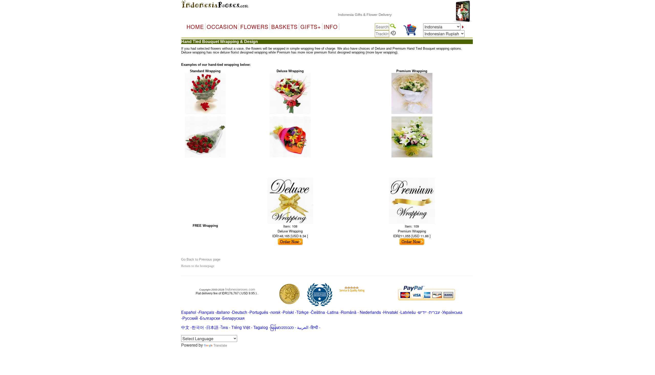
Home (195, 26)
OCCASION (222, 26)
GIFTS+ (310, 26)
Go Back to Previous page (200, 259)
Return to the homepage (197, 266)
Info (331, 26)
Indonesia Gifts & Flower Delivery (357, 15)
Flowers (254, 26)
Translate (220, 345)
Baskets (284, 26)
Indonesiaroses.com (240, 289)
